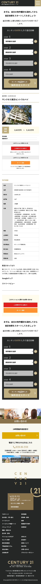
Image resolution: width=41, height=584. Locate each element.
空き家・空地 (6, 533)
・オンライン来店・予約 (17, 503)
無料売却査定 (6, 543)
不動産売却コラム (7, 546)
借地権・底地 (25, 517)
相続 (22, 520)
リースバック (6, 520)
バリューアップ (6, 527)
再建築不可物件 (25, 524)
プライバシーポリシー (27, 552)
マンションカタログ (7, 536)
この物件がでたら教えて (20, 148)
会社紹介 (23, 540)
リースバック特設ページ (9, 524)
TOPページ (5, 514)
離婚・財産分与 (6, 530)
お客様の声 (5, 552)
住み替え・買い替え (7, 517)
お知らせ (23, 536)
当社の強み (5, 549)
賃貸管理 (23, 514)
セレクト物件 (6, 540)
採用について (25, 543)
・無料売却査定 (14, 507)
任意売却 (23, 527)
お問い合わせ (20, 435)
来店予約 (23, 546)
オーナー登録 (20, 163)
